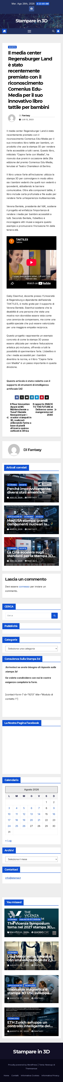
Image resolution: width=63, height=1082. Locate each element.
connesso (24, 586)
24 (9, 826)
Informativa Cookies (30, 1075)
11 (17, 814)
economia (12, 485)
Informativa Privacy (50, 1075)
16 (54, 814)
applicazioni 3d (15, 517)
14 (39, 814)
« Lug (8, 840)
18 (16, 820)
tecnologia (30, 985)
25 (16, 826)
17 (9, 820)
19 (24, 820)
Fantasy (26, 115)
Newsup (49, 1065)
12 (24, 814)
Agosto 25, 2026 (19, 932)
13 (31, 814)
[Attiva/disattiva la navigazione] (29, 31)
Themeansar (31, 1068)
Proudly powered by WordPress (23, 1065)
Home (6, 1075)
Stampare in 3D (31, 21)
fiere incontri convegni (30, 919)
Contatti (15, 1075)
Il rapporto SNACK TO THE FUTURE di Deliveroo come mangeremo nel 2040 (43, 409)
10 (9, 814)
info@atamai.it (13, 877)
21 (39, 820)
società (12, 47)
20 (31, 820)
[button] (53, 31)
